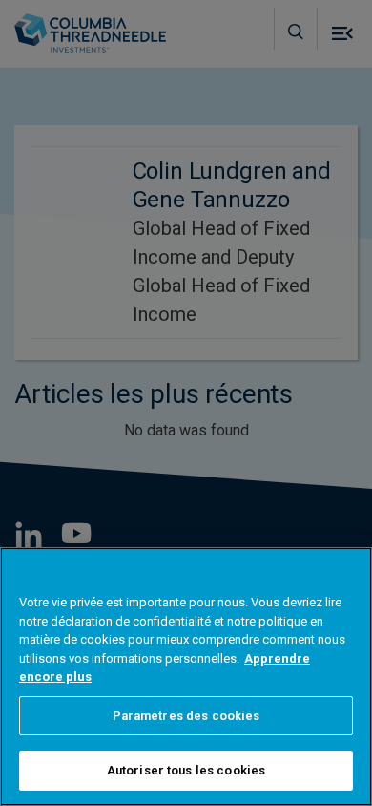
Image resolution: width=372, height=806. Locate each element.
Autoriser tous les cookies (186, 770)
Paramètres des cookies (186, 716)
